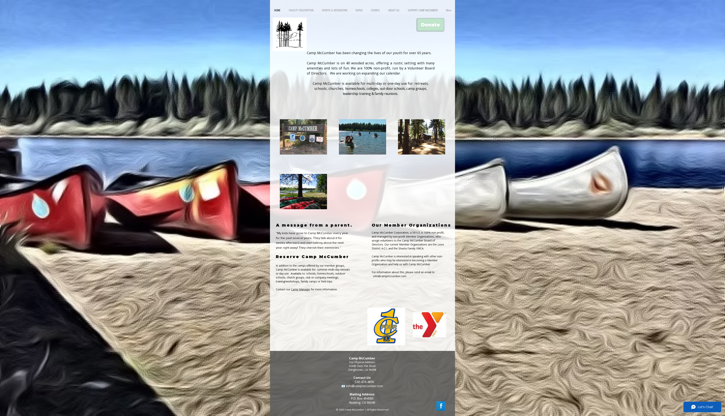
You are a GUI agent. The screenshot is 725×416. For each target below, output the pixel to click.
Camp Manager (300, 289)
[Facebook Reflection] (441, 406)
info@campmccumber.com (389, 276)
